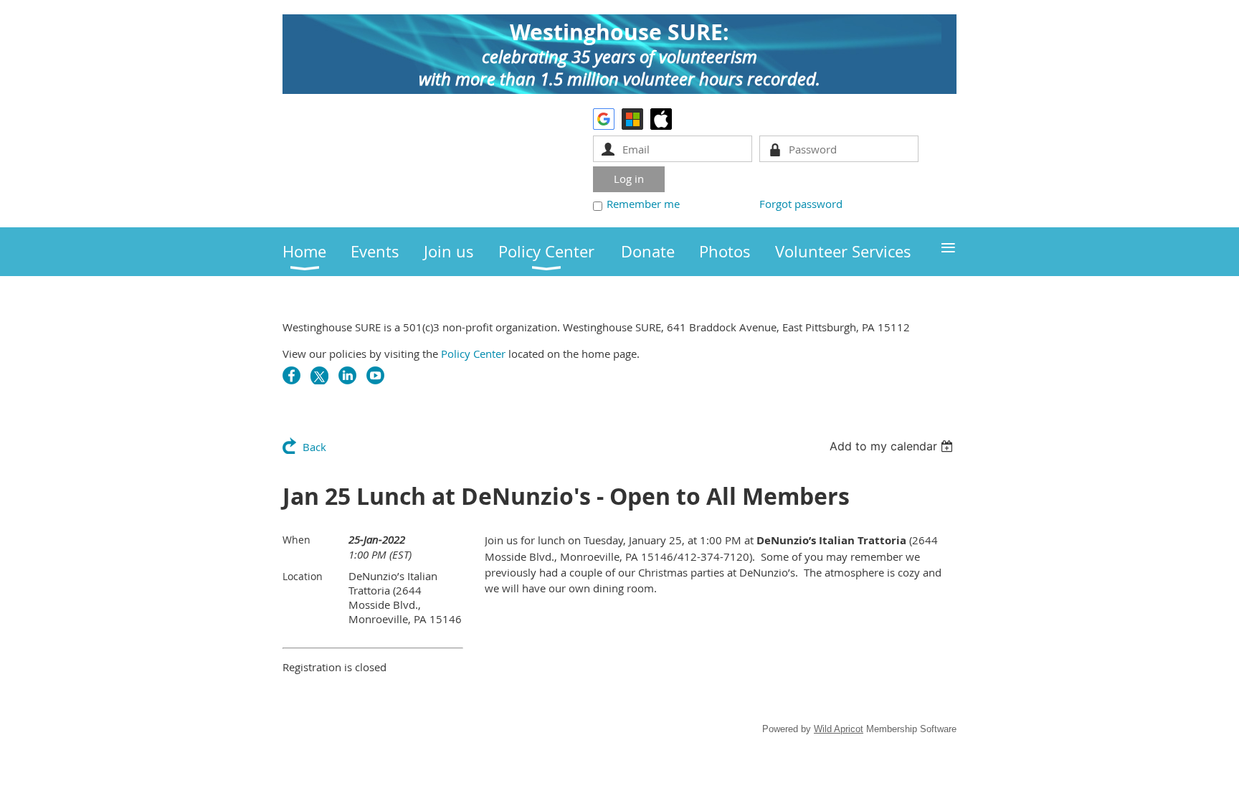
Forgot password (800, 203)
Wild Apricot (838, 729)
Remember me (643, 203)
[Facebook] (291, 375)
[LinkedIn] (347, 375)
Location (303, 576)
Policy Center (473, 353)
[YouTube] (375, 375)
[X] (319, 375)
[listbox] (893, 446)
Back (314, 447)
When (296, 539)
